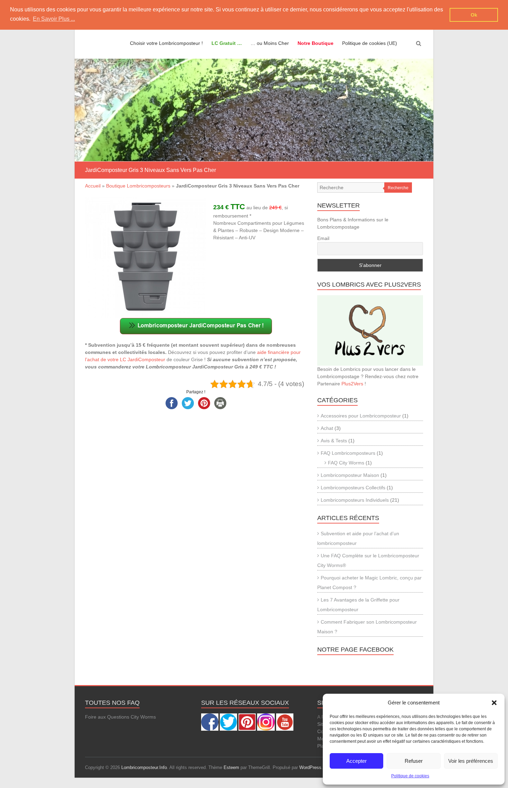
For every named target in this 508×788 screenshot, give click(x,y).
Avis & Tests (334, 440)
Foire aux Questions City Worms (120, 717)
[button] (494, 702)
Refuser (414, 761)
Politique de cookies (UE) (369, 43)
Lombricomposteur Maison (350, 475)
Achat (327, 428)
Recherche (398, 187)
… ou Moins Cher (270, 43)
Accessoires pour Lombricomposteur (361, 416)
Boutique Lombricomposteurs (138, 186)
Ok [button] (474, 15)
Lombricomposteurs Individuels (355, 500)
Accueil (93, 186)
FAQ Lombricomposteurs (348, 453)
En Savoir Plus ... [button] (54, 19)
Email (323, 238)
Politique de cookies (410, 775)
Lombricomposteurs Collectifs (353, 487)
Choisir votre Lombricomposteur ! (166, 43)
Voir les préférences (470, 761)
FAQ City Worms (346, 462)
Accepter (356, 761)
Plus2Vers (352, 383)
